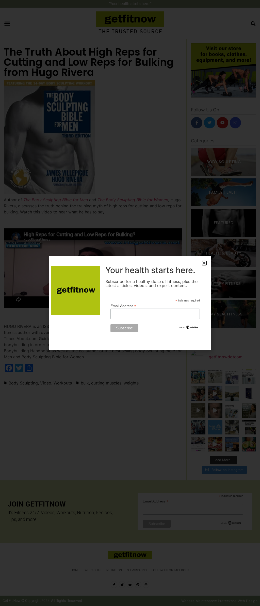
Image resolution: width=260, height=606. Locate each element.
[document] (130, 303)
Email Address (123, 306)
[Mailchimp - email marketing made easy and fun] (188, 328)
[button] (204, 263)
